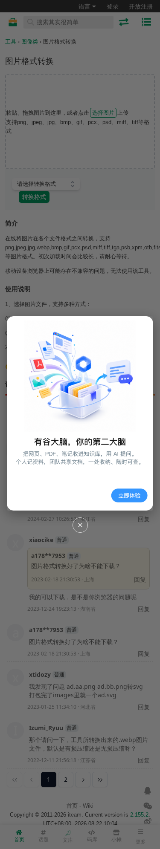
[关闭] (80, 525)
